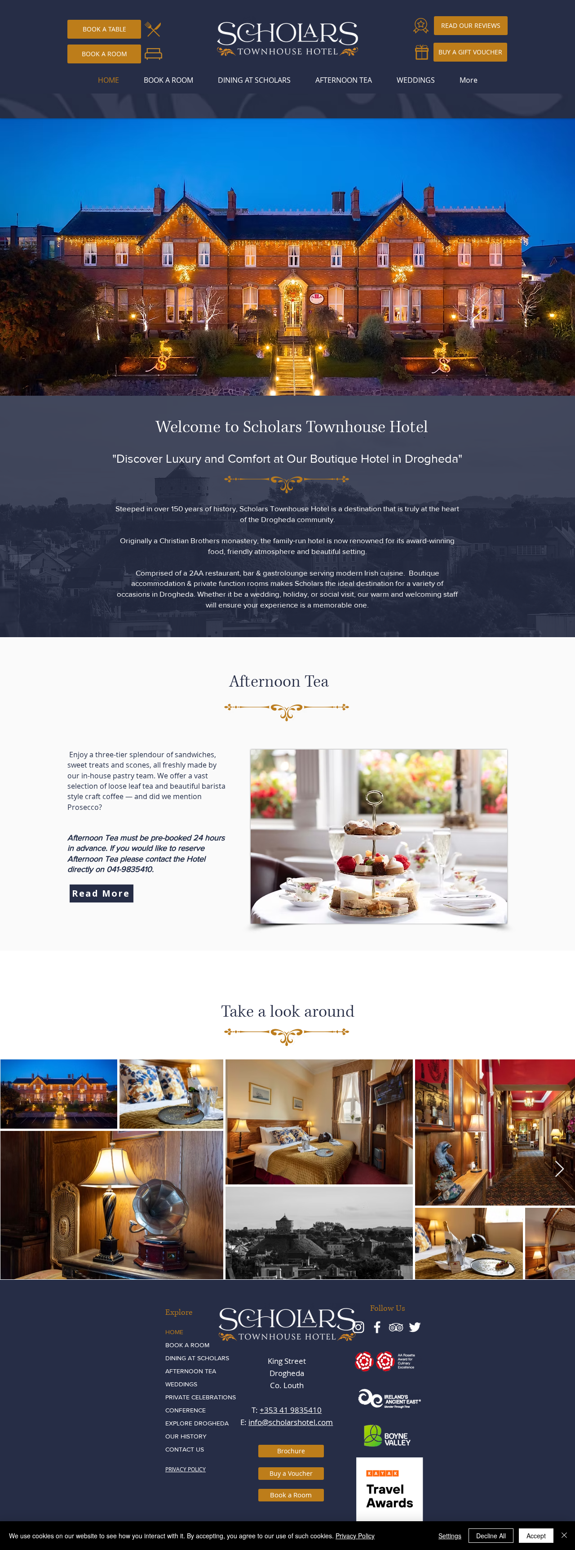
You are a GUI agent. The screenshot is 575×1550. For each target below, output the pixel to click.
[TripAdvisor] (396, 1327)
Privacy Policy (355, 1535)
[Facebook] (377, 1327)
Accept (536, 1535)
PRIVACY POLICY (185, 1469)
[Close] (564, 1535)
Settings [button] (449, 1535)
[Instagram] (358, 1327)
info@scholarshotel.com (290, 1422)
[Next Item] (559, 1169)
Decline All (491, 1535)
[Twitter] (415, 1327)
